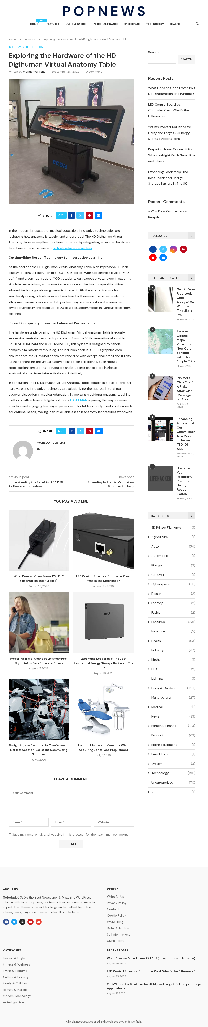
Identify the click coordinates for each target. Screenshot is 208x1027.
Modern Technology (17, 996)
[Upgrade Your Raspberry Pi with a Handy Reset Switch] (160, 478)
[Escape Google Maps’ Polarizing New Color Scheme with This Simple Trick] (160, 341)
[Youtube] (153, 257)
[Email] (163, 257)
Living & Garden (76, 24)
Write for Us (115, 896)
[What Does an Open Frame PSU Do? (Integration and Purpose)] (39, 540)
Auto (173, 546)
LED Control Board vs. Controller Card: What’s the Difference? (168, 110)
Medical (173, 707)
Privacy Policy (116, 903)
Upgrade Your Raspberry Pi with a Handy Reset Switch (185, 481)
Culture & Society (15, 977)
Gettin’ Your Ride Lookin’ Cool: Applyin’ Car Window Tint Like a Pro (186, 302)
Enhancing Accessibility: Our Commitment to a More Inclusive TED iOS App (186, 434)
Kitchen (173, 659)
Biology (173, 565)
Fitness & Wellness (16, 964)
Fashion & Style (14, 958)
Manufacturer (173, 697)
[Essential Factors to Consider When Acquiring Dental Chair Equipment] (103, 709)
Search (153, 52)
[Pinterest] (183, 249)
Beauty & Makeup (15, 989)
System (173, 763)
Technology (155, 24)
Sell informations (118, 934)
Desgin (173, 593)
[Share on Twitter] (80, 215)
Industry (30, 39)
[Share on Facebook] (71, 215)
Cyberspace (132, 24)
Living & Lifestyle (15, 970)
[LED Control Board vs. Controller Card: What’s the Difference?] (103, 540)
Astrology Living (14, 1002)
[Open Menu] (10, 24)
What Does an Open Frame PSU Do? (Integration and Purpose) (151, 958)
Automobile (173, 556)
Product (173, 735)
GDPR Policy (115, 941)
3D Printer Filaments (173, 527)
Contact (113, 909)
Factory (173, 603)
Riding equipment (173, 745)
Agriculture (173, 537)
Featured (53, 24)
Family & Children (15, 983)
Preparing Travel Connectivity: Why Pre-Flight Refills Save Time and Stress (171, 155)
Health (175, 24)
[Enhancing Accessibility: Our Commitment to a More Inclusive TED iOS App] (160, 429)
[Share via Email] (98, 215)
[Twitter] (163, 249)
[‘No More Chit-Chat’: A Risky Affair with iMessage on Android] (160, 388)
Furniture (173, 631)
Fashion (173, 612)
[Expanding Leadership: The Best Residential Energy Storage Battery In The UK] (103, 622)
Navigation (155, 217)
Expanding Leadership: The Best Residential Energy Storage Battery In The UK (103, 663)
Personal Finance (105, 24)
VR (173, 792)
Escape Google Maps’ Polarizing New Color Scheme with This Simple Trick (186, 346)
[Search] (197, 24)
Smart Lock (173, 754)
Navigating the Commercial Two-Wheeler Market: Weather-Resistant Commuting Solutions (39, 750)
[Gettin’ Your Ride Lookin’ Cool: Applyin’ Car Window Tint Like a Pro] (160, 299)
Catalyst (173, 575)
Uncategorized (173, 782)
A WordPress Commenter (165, 211)
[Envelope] (39, 922)
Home (35, 22)
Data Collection (118, 928)
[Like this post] (62, 215)
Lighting (173, 678)
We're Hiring (115, 922)
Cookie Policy (116, 915)
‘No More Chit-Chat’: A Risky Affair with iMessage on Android (185, 389)
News (173, 716)
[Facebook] (153, 249)
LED (173, 669)
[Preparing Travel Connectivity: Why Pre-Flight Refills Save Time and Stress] (39, 622)
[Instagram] (174, 249)
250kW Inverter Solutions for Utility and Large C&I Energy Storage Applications (169, 133)
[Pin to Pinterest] (89, 215)
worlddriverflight (34, 72)
